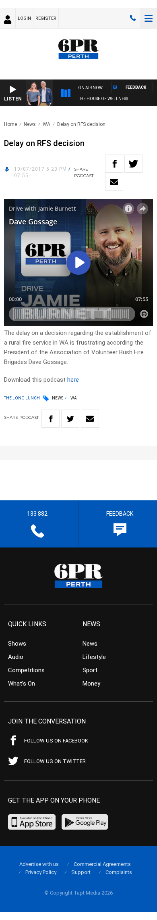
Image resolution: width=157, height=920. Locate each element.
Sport (90, 670)
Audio (15, 657)
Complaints (118, 872)
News (30, 124)
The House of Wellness (103, 98)
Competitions (26, 670)
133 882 (132, 18)
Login (24, 18)
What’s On (21, 683)
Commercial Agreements (102, 864)
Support (81, 872)
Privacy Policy (40, 872)
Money (91, 683)
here (73, 379)
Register (45, 18)
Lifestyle (94, 657)
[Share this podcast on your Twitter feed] (133, 164)
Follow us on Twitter (55, 761)
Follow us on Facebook (56, 741)
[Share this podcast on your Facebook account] (114, 164)
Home (10, 124)
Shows (17, 643)
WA (46, 124)
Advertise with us (39, 864)
